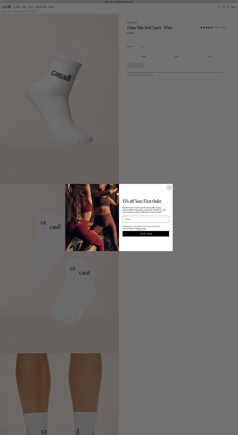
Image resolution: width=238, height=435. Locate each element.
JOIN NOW (146, 234)
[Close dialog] (169, 187)
